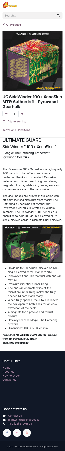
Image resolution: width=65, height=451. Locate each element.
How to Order (11, 375)
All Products (14, 24)
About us (8, 371)
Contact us (9, 379)
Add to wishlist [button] (16, 121)
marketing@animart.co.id (23, 419)
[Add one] (22, 114)
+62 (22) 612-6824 (20, 423)
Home (6, 367)
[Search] (58, 15)
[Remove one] (6, 114)
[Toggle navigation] (59, 4)
